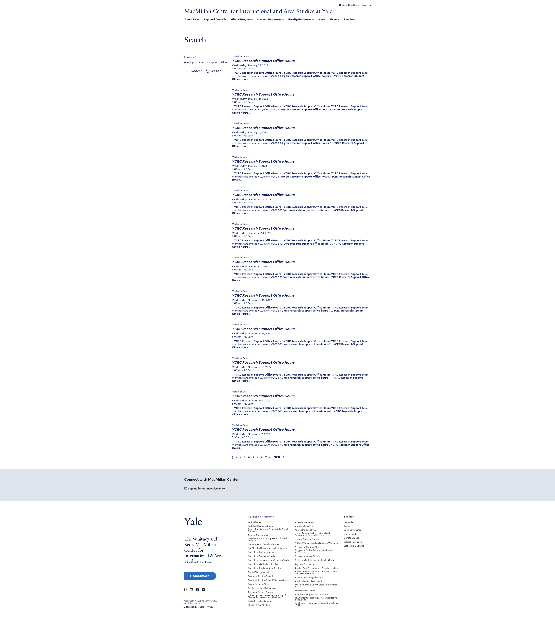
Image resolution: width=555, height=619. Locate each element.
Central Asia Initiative (258, 535)
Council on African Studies (261, 552)
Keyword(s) (190, 57)
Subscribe (201, 576)
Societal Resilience (353, 542)
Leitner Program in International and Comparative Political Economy (312, 534)
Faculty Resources (299, 19)
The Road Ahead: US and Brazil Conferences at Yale (316, 586)
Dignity (347, 526)
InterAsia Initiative (304, 526)
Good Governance (352, 530)
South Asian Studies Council (308, 582)
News (322, 19)
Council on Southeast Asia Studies (264, 568)
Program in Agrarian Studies (308, 547)
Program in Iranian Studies (307, 556)
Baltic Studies (254, 522)
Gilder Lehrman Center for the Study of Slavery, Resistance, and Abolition (267, 596)
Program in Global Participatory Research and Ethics (315, 551)
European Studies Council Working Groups (268, 580)
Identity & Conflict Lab (259, 605)
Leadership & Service (354, 546)
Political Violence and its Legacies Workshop (316, 543)
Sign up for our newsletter (204, 488)
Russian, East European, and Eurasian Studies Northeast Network (316, 573)
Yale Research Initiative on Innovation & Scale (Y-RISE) (316, 604)
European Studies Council (260, 576)
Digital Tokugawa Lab (258, 572)
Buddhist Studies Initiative (260, 526)
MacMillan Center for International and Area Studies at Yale (258, 11)
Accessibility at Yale (194, 607)
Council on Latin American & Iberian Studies (269, 560)
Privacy (209, 607)
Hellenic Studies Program (260, 601)
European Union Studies (259, 584)
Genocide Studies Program (261, 592)
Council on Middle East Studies (263, 564)
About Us (190, 19)
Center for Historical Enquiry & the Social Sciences (268, 530)
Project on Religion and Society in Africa (314, 560)
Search (197, 71)
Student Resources (269, 19)
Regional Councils (215, 19)
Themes (349, 516)
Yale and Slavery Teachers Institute (312, 595)
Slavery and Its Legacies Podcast (310, 578)
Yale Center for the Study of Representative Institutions (316, 599)
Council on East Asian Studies (262, 556)
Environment (350, 534)
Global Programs (242, 19)
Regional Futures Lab (305, 564)
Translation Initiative (305, 591)
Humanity (348, 522)
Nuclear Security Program (307, 539)
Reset (216, 71)
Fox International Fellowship (262, 588)
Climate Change (351, 538)
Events (334, 19)
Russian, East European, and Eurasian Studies (316, 568)
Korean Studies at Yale (305, 530)
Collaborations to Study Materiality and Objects (267, 540)
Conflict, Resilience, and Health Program (267, 548)
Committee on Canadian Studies (263, 545)
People (348, 19)
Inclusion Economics (304, 522)
